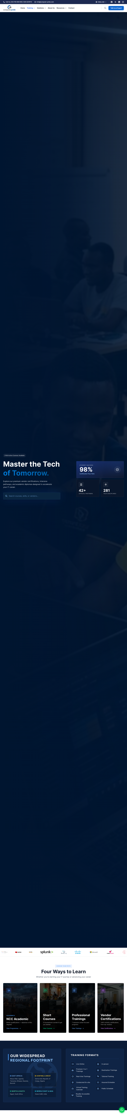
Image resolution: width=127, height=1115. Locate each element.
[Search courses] (105, 8)
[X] (115, 2)
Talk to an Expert (116, 8)
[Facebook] (112, 2)
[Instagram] (123, 2)
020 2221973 (28, 2)
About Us (51, 8)
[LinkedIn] (119, 2)
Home (23, 8)
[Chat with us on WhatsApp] (122, 1110)
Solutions (40, 8)
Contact (71, 8)
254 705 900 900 (16, 2)
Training (30, 8)
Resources (60, 8)
